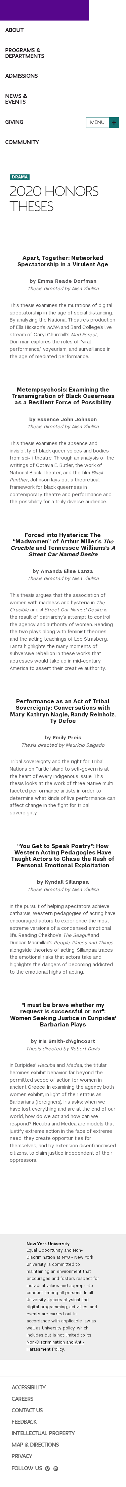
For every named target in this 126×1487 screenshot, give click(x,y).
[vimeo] (47, 1469)
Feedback (24, 1422)
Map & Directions (35, 1445)
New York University (48, 1244)
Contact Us (27, 1410)
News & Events (16, 99)
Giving (14, 122)
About (14, 30)
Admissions (21, 76)
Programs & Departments (24, 53)
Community (22, 142)
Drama (20, 177)
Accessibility (29, 1387)
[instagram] (55, 1469)
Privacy (22, 1456)
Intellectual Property (43, 1433)
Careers (23, 1399)
